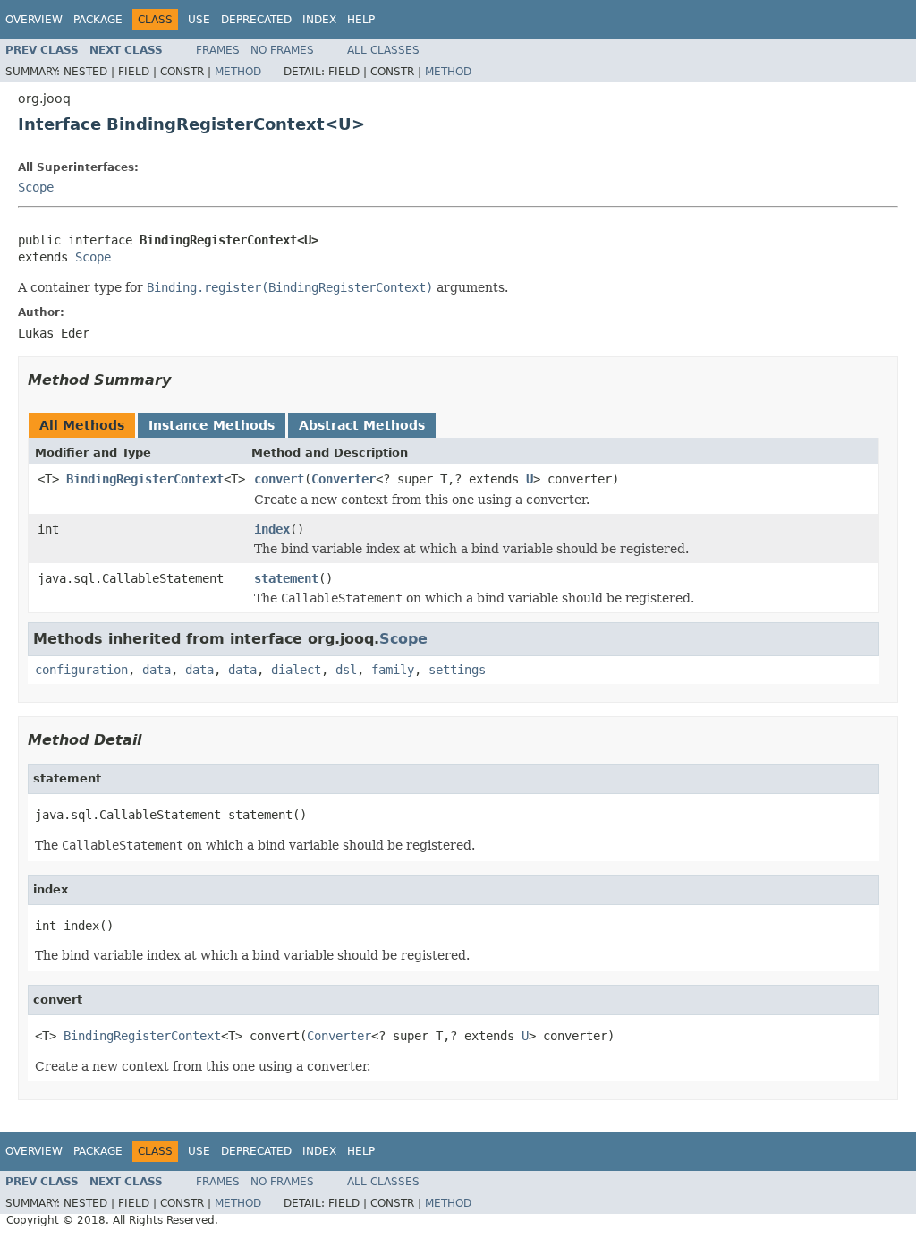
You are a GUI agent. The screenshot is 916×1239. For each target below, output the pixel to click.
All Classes (383, 50)
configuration (81, 669)
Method (238, 71)
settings (457, 669)
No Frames (282, 50)
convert (279, 479)
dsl (346, 669)
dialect (296, 669)
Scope (36, 187)
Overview (34, 19)
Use (199, 19)
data (156, 669)
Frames (218, 50)
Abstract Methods (362, 425)
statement (286, 578)
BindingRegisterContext (145, 479)
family (392, 669)
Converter (343, 479)
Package (98, 19)
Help (361, 19)
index (272, 529)
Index (319, 19)
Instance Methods (211, 425)
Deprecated (256, 19)
